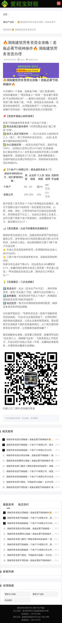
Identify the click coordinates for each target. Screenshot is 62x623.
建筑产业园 (8, 22)
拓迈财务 (8, 600)
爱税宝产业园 (38, 594)
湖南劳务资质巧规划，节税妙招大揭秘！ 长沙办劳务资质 (33, 482)
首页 (5, 14)
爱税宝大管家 (10, 594)
